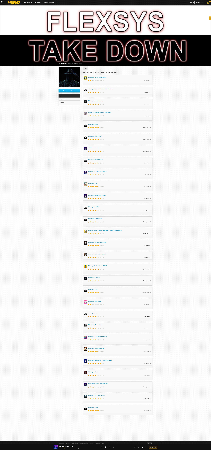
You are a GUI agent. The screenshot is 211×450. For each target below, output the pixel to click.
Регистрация (199, 2)
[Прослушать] (85, 78)
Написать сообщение (69, 91)
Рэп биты (92, 443)
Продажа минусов (84, 443)
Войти (192, 2)
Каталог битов (28, 2)
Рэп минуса (61, 443)
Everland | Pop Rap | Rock (66, 446)
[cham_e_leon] (69, 77)
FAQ (103, 443)
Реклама (98, 443)
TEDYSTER (61, 448)
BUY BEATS (68, 443)
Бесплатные (38, 2)
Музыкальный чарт (49, 2)
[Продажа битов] (14, 3)
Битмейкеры (75, 443)
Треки (85, 68)
